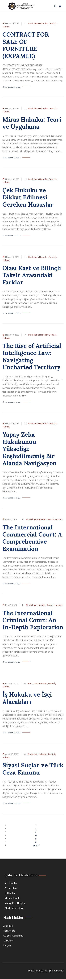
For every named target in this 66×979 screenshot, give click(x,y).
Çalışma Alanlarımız (13, 935)
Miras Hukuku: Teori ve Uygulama (31, 123)
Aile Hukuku (11, 883)
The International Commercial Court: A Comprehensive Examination (32, 538)
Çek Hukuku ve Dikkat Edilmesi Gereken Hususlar (28, 197)
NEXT (36, 845)
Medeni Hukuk (12, 898)
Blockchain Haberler (38, 23)
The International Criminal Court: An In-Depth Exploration (32, 620)
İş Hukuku (10, 893)
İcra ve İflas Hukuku (15, 903)
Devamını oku (11, 87)
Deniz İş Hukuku (54, 519)
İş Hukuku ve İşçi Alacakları (27, 698)
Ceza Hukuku (11, 888)
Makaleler (8, 940)
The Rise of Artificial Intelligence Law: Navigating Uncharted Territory (31, 356)
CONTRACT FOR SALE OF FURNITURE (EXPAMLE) (25, 45)
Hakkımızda (9, 930)
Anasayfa (8, 925)
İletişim (7, 945)
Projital (40, 970)
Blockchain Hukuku (14, 908)
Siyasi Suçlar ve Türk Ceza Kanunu (32, 768)
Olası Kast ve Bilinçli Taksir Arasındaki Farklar (31, 275)
